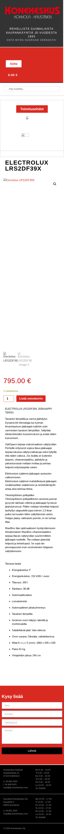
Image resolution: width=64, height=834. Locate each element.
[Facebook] (38, 63)
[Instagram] (46, 63)
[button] (10, 53)
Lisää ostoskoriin (31, 398)
